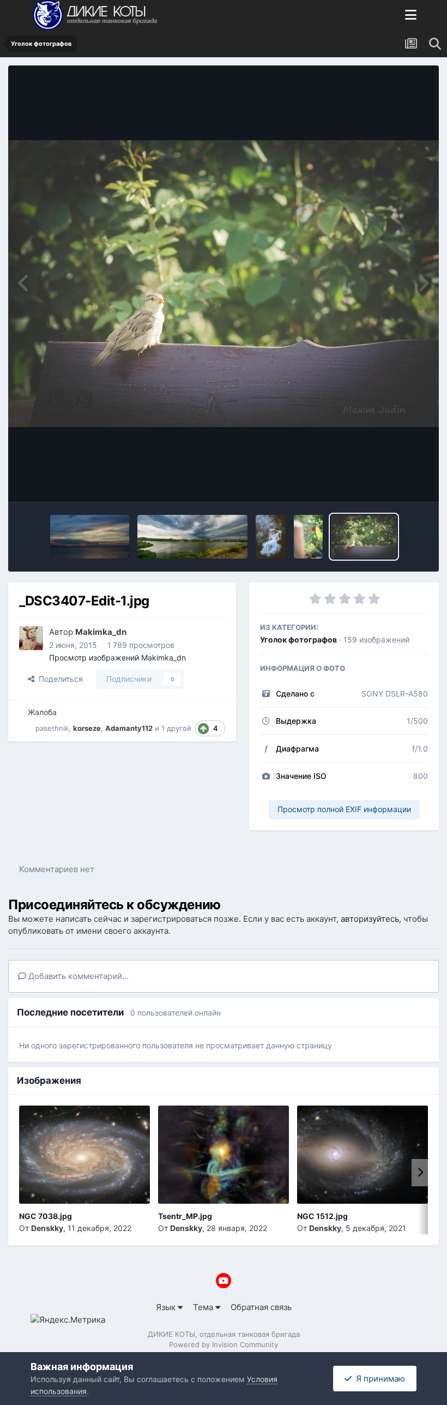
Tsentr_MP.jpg (185, 1216)
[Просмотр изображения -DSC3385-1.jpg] (308, 537)
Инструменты (387, 480)
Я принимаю (378, 1378)
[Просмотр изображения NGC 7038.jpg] (84, 1155)
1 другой (176, 728)
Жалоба (42, 712)
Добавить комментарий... (77, 976)
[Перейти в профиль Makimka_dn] (31, 638)
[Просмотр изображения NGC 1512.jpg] (362, 1155)
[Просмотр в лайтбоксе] (223, 283)
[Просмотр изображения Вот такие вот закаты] (89, 537)
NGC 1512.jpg (322, 1216)
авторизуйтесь (370, 919)
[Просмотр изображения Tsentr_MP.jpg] (223, 1155)
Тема (204, 1307)
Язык (167, 1307)
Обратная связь (261, 1307)
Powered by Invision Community (223, 1344)
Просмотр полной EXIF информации (344, 809)
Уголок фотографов (298, 639)
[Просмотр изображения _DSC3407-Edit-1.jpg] (364, 537)
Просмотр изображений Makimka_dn (117, 657)
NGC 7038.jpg (45, 1216)
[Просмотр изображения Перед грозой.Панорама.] (192, 537)
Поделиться (58, 678)
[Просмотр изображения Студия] (271, 537)
